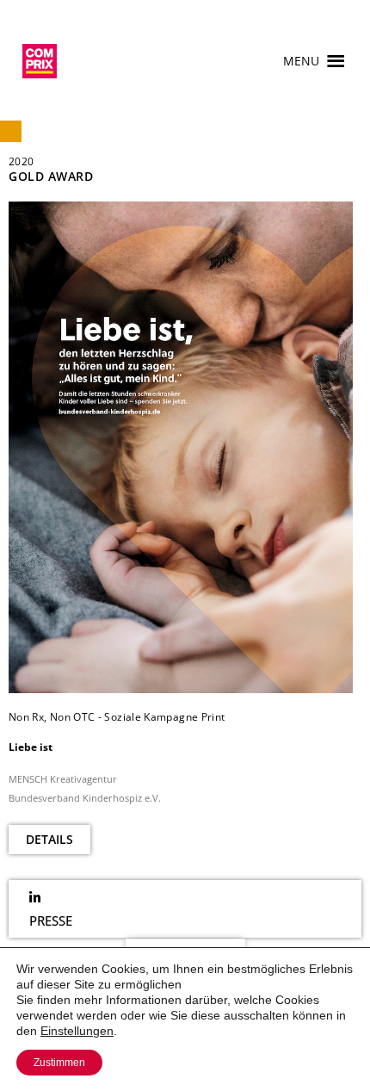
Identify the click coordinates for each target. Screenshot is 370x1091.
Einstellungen (77, 1031)
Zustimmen (59, 1063)
